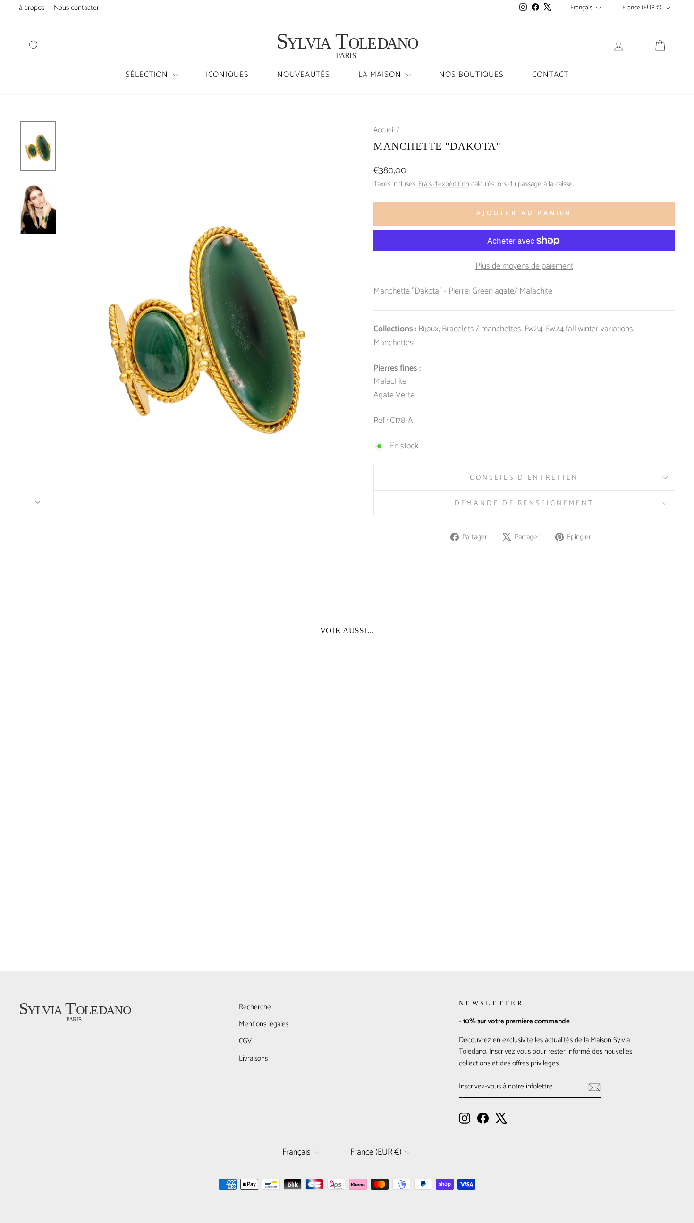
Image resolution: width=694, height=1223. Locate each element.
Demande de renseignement (524, 503)
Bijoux (428, 329)
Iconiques (227, 74)
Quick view (97, 880)
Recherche (255, 1007)
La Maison (381, 74)
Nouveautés (303, 74)
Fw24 (533, 329)
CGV (245, 1041)
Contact (550, 74)
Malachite (389, 381)
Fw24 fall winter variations (589, 329)
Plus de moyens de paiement (524, 266)
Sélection (148, 74)
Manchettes (393, 343)
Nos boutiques (471, 74)
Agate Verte (394, 395)
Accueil (384, 130)
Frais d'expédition (443, 184)
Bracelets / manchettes (481, 329)
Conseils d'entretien (524, 477)
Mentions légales (263, 1024)
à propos (31, 8)
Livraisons (253, 1058)
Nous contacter (76, 8)
